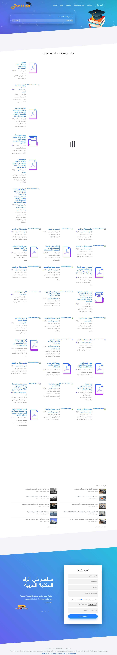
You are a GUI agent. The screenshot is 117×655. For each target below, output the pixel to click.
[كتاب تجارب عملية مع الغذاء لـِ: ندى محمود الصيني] (34, 267)
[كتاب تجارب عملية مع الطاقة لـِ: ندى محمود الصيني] (99, 409)
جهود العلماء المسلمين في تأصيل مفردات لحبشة (19, 248)
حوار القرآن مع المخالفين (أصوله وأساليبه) (54, 342)
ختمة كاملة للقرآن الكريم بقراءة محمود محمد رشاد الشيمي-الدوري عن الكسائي (19, 139)
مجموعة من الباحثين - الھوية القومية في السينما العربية (52, 294)
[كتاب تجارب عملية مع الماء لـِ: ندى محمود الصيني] (99, 229)
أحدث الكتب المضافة (79, 5)
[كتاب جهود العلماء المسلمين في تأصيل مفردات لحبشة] (34, 251)
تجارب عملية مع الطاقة (84, 409)
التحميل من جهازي (76, 600)
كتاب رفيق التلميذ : (20, 292)
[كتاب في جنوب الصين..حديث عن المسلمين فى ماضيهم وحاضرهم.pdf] (99, 389)
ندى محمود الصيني (86, 232)
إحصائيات (89, 5)
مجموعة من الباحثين (53, 298)
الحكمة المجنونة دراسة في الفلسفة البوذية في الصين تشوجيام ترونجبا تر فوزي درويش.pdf (19, 112)
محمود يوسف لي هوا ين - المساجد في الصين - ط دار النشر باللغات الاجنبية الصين (19, 387)
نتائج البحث (68, 5)
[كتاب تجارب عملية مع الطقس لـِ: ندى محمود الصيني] (32, 84)
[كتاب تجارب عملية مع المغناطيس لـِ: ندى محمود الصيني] (66, 383)
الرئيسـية (55, 5)
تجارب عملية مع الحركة (52, 409)
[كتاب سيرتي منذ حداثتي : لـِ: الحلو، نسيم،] (99, 318)
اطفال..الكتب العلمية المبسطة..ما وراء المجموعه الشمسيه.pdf (52, 248)
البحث (61, 5)
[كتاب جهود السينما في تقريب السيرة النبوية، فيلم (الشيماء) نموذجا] (99, 368)
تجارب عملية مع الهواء (85, 340)
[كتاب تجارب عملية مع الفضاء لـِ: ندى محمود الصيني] (34, 363)
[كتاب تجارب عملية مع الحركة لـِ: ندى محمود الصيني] (66, 409)
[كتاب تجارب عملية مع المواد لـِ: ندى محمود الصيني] (34, 229)
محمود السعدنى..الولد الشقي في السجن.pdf (21, 65)
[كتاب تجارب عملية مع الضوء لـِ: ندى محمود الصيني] (66, 318)
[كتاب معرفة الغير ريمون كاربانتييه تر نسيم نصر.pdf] (66, 368)
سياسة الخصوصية (62, 653)
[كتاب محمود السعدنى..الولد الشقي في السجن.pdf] (32, 68)
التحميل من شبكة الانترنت (89, 600)
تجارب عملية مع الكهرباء (84, 246)
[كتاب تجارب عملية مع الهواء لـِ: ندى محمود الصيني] (99, 339)
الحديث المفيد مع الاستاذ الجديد (21, 319)
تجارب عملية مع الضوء (52, 318)
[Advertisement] (58, 455)
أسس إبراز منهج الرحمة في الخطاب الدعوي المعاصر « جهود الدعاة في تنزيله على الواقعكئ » (84, 271)
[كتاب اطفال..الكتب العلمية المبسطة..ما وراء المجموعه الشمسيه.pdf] (66, 251)
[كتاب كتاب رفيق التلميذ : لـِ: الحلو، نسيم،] (34, 291)
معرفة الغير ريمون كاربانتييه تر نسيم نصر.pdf (53, 365)
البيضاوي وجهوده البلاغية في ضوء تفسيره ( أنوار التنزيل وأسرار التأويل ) (20, 343)
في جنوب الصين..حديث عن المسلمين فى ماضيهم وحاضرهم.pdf (84, 387)
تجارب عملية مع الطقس (20, 86)
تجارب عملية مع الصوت (52, 267)
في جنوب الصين (54, 229)
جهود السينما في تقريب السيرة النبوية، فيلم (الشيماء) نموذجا (85, 365)
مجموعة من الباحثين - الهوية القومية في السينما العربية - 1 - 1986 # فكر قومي (19, 163)
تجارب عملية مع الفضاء (19, 363)
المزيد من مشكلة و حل (100, 526)
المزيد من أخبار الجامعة (52, 526)
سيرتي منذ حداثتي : (85, 318)
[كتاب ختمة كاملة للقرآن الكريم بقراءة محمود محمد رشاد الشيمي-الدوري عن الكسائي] (32, 140)
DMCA (43, 653)
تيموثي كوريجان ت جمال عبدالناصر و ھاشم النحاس (21, 207)
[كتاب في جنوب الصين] (66, 229)
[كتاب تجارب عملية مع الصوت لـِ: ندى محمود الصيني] (66, 267)
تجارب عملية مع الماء (85, 229)
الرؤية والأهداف (72, 653)
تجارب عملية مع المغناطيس (54, 385)
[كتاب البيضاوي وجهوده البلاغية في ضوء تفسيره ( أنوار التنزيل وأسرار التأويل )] (34, 345)
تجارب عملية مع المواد (19, 229)
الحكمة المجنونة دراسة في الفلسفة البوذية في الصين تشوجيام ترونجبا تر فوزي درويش (19, 412)
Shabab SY (35, 599)
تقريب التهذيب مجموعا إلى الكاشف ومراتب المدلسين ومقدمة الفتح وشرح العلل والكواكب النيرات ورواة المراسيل (84, 296)
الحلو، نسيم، (22, 294)
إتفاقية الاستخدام (51, 653)
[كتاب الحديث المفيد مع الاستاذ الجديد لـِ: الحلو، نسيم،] (34, 318)
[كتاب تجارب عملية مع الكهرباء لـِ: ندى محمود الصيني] (99, 246)
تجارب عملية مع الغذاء (19, 267)
